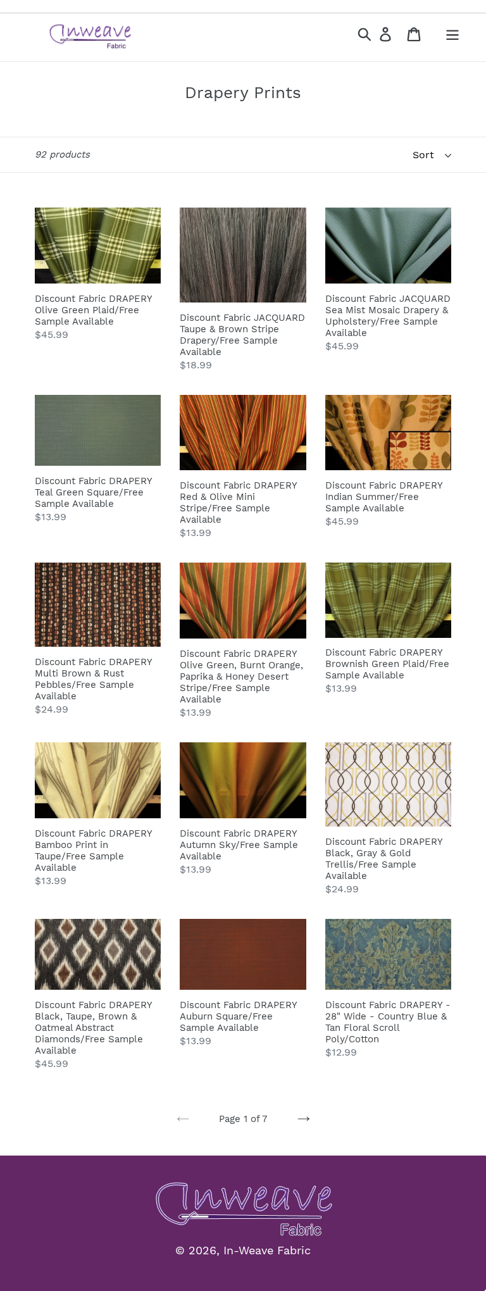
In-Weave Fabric (267, 1250)
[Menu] (453, 34)
